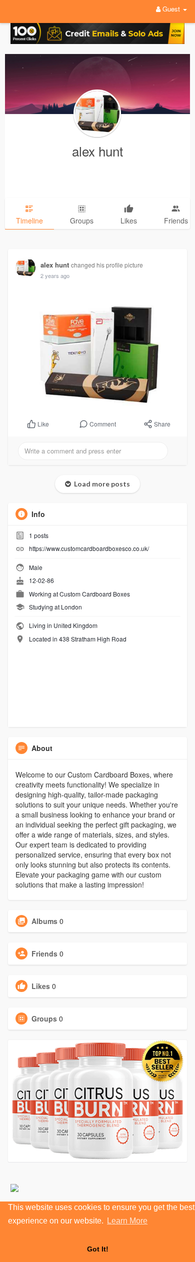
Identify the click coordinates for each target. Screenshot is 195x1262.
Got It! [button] (97, 1249)
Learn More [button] (127, 1220)
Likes (41, 986)
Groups (44, 1018)
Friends (45, 954)
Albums (45, 921)
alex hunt (97, 151)
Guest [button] (171, 9)
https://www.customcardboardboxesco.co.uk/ (89, 548)
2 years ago (55, 276)
